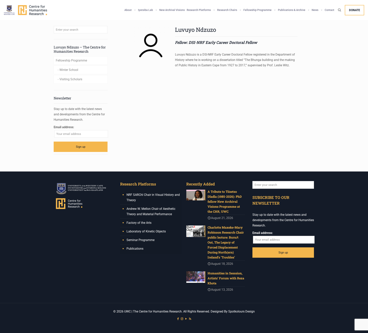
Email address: (64, 127)
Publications (135, 248)
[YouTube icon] (186, 319)
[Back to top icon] (350, 325)
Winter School (68, 70)
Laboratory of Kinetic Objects (146, 231)
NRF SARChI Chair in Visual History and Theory (153, 197)
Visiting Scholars (70, 79)
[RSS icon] (190, 319)
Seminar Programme (140, 240)
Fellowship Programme (71, 60)
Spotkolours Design (241, 311)
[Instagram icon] (182, 319)
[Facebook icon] (178, 319)
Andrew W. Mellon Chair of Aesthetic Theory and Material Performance (151, 211)
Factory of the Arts (139, 223)
